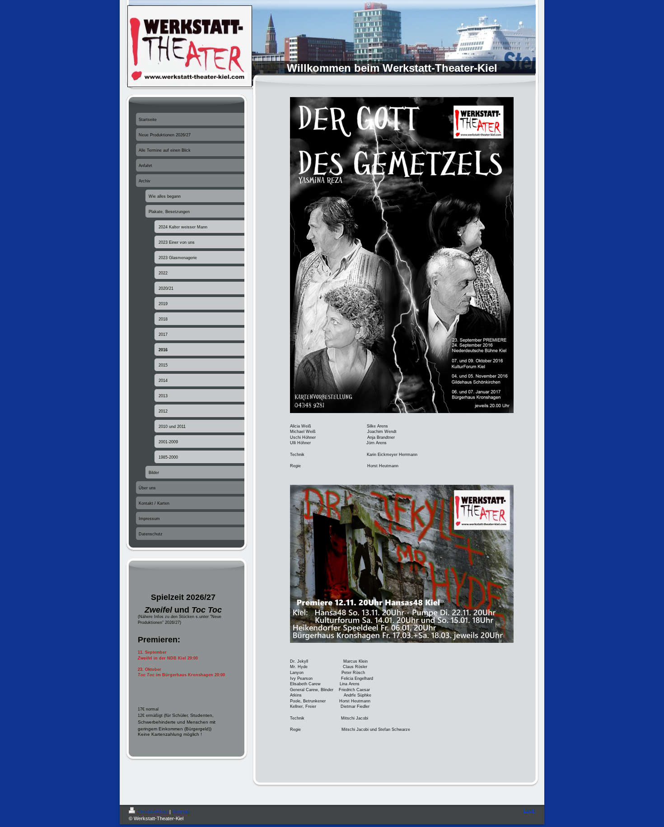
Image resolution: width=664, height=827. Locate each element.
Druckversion (153, 811)
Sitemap (181, 811)
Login (529, 810)
